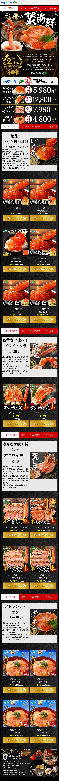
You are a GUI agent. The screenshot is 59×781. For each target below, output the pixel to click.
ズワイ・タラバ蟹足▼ (30, 8)
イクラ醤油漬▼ (9, 8)
